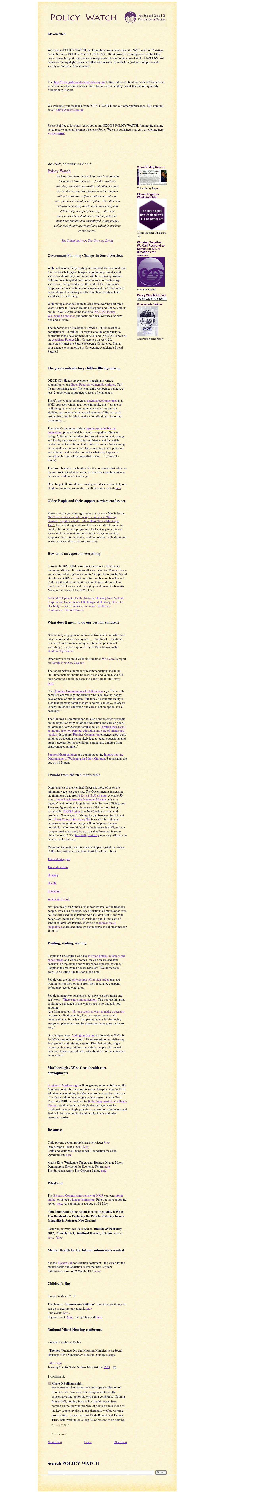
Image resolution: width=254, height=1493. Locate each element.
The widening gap (59, 859)
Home (88, 1442)
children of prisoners (60, 651)
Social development (60, 598)
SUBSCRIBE (56, 133)
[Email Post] (114, 1367)
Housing (53, 875)
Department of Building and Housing (87, 602)
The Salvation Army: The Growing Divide (87, 240)
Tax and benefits (58, 867)
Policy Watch (59, 171)
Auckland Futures (63, 339)
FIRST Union (71, 811)
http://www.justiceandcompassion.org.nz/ (79, 82)
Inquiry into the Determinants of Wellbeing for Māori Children (85, 756)
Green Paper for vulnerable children (93, 384)
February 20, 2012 (60, 1425)
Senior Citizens (74, 610)
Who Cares (109, 659)
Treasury (88, 598)
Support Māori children (62, 754)
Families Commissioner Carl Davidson (79, 691)
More (59, 1237)
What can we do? (58, 899)
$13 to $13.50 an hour (93, 795)
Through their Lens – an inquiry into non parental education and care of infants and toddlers (87, 730)
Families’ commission (82, 606)
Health (78, 598)
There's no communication (79, 999)
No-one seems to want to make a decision (98, 1011)
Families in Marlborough (63, 1085)
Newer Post (55, 1442)
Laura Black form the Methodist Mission (81, 799)
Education (54, 891)
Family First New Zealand (68, 663)
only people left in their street (90, 979)
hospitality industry (87, 835)
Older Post (120, 1442)
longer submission (83, 1199)
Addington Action (82, 1035)
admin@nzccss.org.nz (69, 110)
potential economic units (102, 400)
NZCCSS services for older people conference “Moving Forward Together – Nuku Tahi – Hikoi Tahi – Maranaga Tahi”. (83, 521)
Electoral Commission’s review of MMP (78, 1195)
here (118, 488)
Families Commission (86, 734)
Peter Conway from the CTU (72, 819)
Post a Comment (59, 1433)
